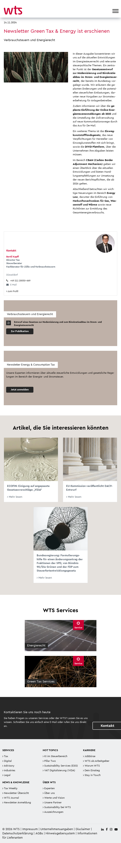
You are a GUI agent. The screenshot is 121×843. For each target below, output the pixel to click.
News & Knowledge (15, 782)
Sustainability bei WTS (57, 807)
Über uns (49, 793)
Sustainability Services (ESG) (61, 765)
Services (8, 750)
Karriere (89, 750)
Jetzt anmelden (20, 389)
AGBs (39, 833)
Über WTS (49, 782)
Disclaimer (83, 829)
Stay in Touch (93, 775)
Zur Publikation (20, 331)
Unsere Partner (53, 802)
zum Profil (12, 291)
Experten (49, 788)
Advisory (9, 765)
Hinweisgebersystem (60, 833)
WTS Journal (11, 798)
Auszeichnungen (53, 812)
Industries (9, 770)
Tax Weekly (10, 788)
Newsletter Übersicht (16, 793)
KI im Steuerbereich (55, 756)
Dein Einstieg (92, 770)
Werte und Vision (54, 798)
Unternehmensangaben (57, 829)
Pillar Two (50, 761)
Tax (6, 756)
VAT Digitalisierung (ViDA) (59, 770)
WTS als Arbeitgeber (97, 761)
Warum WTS (92, 765)
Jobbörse (90, 756)
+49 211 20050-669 (20, 280)
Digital (8, 761)
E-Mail (13, 285)
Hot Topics (50, 750)
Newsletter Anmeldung (17, 802)
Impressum (30, 829)
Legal (7, 775)
